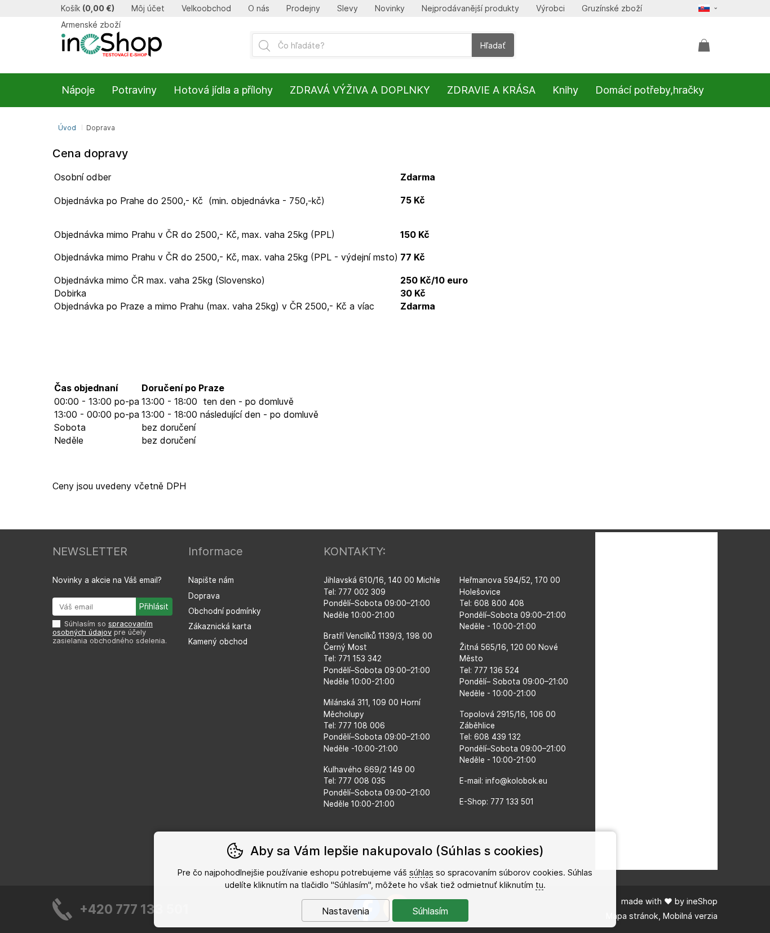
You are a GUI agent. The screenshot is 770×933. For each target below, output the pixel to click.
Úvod (67, 127)
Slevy (347, 8)
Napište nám (211, 580)
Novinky (390, 8)
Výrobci (550, 8)
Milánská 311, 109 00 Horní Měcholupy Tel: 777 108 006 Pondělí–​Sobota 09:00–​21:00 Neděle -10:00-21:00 (377, 725)
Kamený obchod (217, 641)
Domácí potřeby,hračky (649, 90)
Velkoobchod (206, 8)
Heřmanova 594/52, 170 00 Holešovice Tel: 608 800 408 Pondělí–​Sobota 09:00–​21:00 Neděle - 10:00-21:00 (512, 603)
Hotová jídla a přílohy (223, 90)
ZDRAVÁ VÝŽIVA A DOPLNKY (360, 90)
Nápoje (78, 90)
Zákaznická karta (219, 626)
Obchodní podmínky (224, 611)
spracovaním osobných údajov (102, 628)
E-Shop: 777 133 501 (496, 801)
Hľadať (493, 45)
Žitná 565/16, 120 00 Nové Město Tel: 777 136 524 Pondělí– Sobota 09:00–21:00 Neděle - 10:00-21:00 (513, 670)
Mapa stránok (632, 916)
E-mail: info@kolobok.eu (503, 780)
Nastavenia (345, 911)
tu (539, 885)
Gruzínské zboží (612, 8)
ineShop (702, 901)
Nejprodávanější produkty (470, 8)
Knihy (565, 90)
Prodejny (303, 8)
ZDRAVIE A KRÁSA (491, 90)
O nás (258, 8)
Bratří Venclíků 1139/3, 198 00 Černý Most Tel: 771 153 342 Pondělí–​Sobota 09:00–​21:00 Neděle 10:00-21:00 (378, 659)
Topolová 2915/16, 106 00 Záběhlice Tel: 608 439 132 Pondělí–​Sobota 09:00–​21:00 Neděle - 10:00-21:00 (512, 737)
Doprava (204, 595)
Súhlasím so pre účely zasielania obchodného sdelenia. (109, 632)
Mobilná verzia (690, 916)
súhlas (421, 872)
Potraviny (134, 90)
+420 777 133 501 (134, 909)
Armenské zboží (91, 24)
